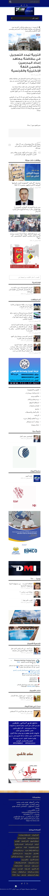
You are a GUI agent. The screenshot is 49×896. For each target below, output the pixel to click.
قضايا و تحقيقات (34, 406)
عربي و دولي (35, 865)
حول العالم (28, 856)
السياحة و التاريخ (19, 844)
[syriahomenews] (24, 13)
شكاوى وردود (35, 396)
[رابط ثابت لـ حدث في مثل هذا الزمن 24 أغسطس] (37, 717)
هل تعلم (24, 875)
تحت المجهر (19, 847)
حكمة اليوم (29, 476)
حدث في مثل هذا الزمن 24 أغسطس (21, 711)
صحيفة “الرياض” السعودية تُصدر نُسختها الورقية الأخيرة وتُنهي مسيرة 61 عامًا (26, 184)
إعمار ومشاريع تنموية (33, 838)
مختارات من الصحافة (33, 872)
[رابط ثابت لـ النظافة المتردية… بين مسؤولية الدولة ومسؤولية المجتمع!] (37, 589)
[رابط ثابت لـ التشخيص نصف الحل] (37, 442)
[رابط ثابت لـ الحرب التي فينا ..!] (37, 605)
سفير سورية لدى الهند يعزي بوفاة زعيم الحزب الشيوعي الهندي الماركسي (23, 152)
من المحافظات (22, 872)
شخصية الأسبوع (34, 859)
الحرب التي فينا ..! (27, 600)
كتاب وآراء (27, 868)
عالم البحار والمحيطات (32, 412)
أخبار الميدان (35, 835)
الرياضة (36, 415)
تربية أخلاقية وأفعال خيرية (31, 418)
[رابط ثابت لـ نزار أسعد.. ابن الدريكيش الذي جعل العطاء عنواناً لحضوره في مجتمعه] (37, 654)
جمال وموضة (35, 425)
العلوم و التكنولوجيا (33, 390)
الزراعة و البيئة (29, 844)
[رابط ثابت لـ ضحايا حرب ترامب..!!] (37, 597)
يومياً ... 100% (16, 875)
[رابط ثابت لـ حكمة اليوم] (37, 481)
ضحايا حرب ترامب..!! (26, 592)
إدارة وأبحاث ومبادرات (32, 393)
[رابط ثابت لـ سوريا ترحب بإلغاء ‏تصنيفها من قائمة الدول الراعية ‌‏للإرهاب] (37, 310)
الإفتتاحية (17, 841)
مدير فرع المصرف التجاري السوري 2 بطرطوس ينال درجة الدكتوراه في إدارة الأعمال (26, 209)
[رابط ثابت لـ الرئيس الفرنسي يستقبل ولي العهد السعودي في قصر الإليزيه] (37, 342)
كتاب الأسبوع (35, 868)
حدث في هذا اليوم (18, 853)
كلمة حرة (20, 868)
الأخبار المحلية (24, 841)
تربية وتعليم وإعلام (25, 27)
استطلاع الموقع (34, 402)
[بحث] (10, 1)
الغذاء (25, 847)
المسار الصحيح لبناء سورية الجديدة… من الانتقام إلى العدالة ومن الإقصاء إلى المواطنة (20, 289)
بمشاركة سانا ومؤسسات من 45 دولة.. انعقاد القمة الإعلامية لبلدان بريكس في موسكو (27, 145)
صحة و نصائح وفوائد (33, 862)
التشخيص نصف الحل (26, 436)
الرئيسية (35, 27)
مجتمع (37, 409)
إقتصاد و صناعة (22, 838)
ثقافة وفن (36, 853)
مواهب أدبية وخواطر (32, 422)
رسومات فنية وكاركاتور (17, 856)
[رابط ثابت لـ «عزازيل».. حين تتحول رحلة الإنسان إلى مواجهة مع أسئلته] (37, 701)
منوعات (14, 872)
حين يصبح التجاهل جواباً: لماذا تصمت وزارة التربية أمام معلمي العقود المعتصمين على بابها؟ (25, 236)
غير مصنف (27, 865)
